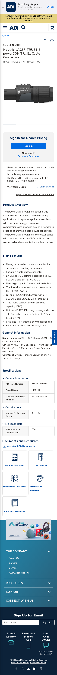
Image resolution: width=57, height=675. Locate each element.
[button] (54, 337)
